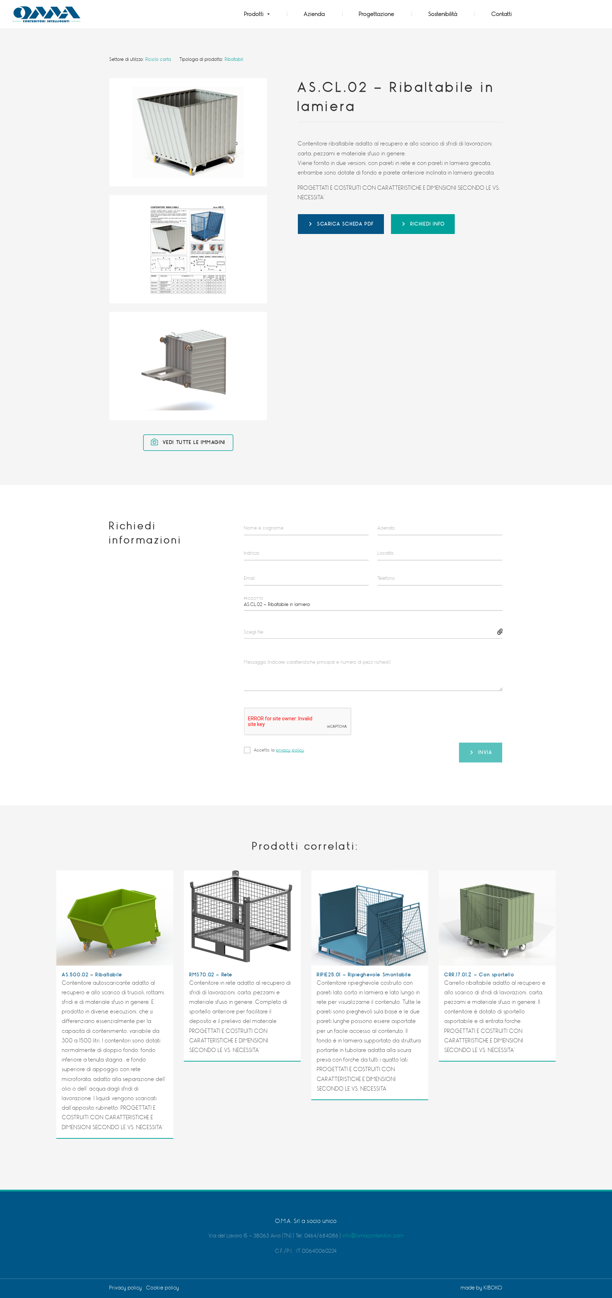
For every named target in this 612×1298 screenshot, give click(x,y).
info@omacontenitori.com (373, 1236)
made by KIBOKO (482, 1288)
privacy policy (290, 750)
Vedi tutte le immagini (193, 442)
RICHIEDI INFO (427, 224)
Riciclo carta (158, 59)
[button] (257, 14)
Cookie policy (162, 1288)
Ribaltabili (234, 59)
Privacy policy (125, 1288)
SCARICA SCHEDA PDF (345, 224)
